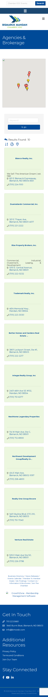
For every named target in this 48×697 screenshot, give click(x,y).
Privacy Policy (9, 651)
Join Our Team (9, 659)
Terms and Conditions (13, 655)
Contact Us (32, 581)
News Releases (32, 576)
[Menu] (25, 11)
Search (40, 3)
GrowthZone (31, 693)
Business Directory (16, 576)
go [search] (25, 127)
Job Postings (21, 581)
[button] (27, 89)
